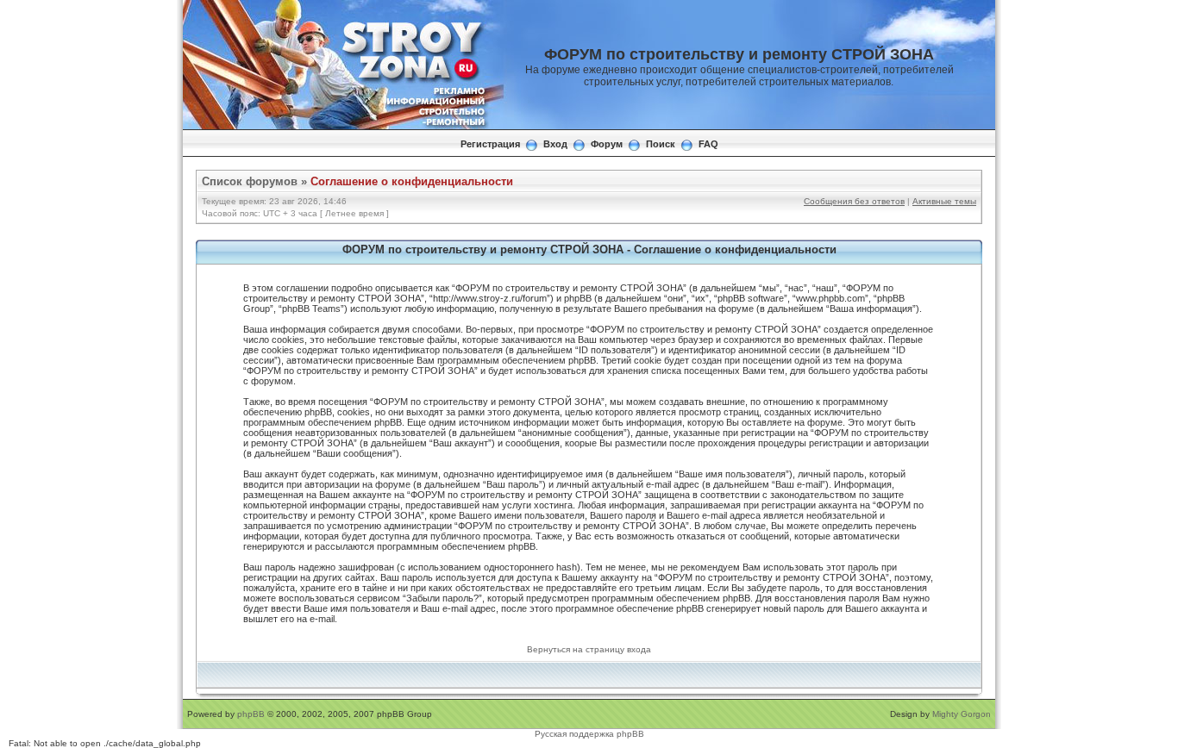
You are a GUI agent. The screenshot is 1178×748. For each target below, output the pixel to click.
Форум (607, 144)
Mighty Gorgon (961, 714)
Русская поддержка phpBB (589, 734)
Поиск (660, 144)
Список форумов (250, 181)
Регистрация (490, 144)
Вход (555, 144)
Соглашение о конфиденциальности (411, 181)
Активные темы (944, 201)
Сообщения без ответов (854, 201)
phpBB (251, 714)
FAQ (708, 144)
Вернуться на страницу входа (589, 649)
